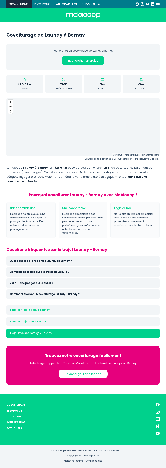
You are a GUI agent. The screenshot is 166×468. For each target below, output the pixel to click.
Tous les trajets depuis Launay (30, 310)
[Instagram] (142, 4)
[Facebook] (137, 4)
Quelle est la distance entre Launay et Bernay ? (41, 261)
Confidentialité (93, 460)
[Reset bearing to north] (10, 111)
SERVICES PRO (92, 4)
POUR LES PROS (15, 422)
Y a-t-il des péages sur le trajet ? (31, 283)
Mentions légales (73, 460)
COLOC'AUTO (14, 416)
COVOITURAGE (19, 4)
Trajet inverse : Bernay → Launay (31, 333)
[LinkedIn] (152, 4)
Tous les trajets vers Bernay (28, 321)
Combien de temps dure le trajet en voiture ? (39, 272)
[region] (83, 127)
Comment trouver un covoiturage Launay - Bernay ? (45, 294)
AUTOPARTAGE (67, 4)
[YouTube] (158, 4)
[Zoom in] (10, 102)
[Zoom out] (10, 106)
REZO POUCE (43, 4)
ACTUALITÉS (14, 428)
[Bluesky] (147, 4)
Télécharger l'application (83, 374)
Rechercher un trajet (83, 60)
